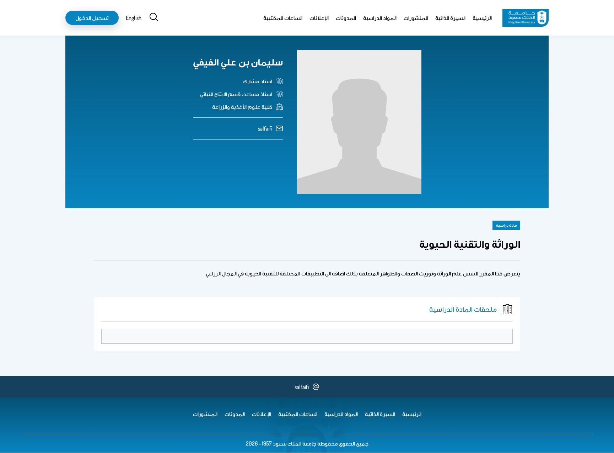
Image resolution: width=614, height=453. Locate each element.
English (133, 17)
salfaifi (265, 128)
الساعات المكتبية (282, 17)
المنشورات (416, 17)
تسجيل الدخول (92, 17)
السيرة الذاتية (450, 17)
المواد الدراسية (380, 17)
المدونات (346, 17)
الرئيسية (482, 17)
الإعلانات (319, 17)
